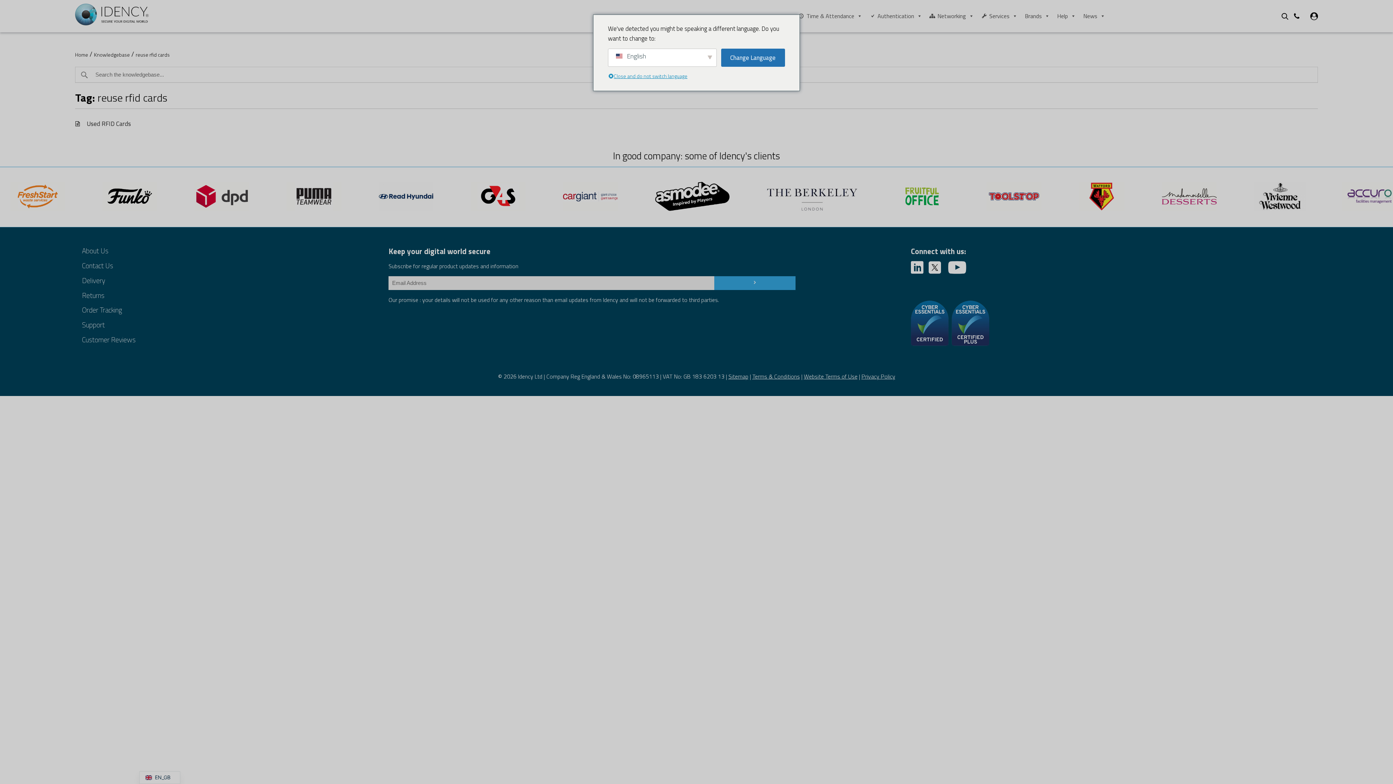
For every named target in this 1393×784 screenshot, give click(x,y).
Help (1062, 16)
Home (81, 54)
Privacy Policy (878, 376)
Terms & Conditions (776, 376)
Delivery (93, 280)
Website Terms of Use (831, 376)
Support (93, 324)
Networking (951, 16)
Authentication (896, 16)
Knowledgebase (112, 54)
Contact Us (97, 265)
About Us (95, 250)
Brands (1033, 16)
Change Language (753, 57)
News (1090, 16)
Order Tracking (102, 310)
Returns (93, 295)
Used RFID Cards (109, 123)
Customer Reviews (109, 339)
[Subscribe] (755, 283)
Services (999, 16)
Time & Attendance (830, 16)
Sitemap (738, 376)
